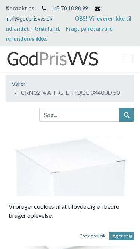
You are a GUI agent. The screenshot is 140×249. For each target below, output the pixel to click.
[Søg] (126, 115)
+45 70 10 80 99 (69, 8)
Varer (19, 83)
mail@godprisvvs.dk (29, 18)
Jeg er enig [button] (121, 236)
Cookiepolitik (92, 236)
